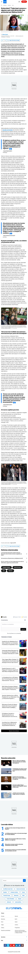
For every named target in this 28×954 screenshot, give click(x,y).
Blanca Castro (5, 34)
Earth (16, 919)
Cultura (16, 924)
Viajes (2, 924)
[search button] (24, 880)
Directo (24, 1)
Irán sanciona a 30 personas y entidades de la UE (12, 558)
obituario (9, 902)
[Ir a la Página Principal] (5, 1)
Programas (17, 927)
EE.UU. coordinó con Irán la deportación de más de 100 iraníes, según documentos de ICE (12, 562)
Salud (16, 921)
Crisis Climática (10, 898)
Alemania (16, 895)
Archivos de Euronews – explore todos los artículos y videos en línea (20, 931)
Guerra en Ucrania (21, 888)
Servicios (3, 937)
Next (2, 921)
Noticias (5, 5)
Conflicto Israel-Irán (8, 888)
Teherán (10, 570)
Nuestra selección (8, 758)
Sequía (19, 898)
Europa (2, 916)
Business (3, 919)
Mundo (9, 5)
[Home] (1, 5)
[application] (14, 23)
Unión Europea (17, 567)
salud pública (18, 902)
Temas (2, 913)
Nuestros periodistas (5, 930)
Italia (23, 895)
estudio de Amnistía (8, 130)
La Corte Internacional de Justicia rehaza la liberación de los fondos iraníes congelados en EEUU (11, 554)
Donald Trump (6, 895)
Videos (2, 927)
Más (2, 940)
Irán (13, 5)
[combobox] (14, 880)
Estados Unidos (6, 567)
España (5, 892)
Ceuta (23, 892)
